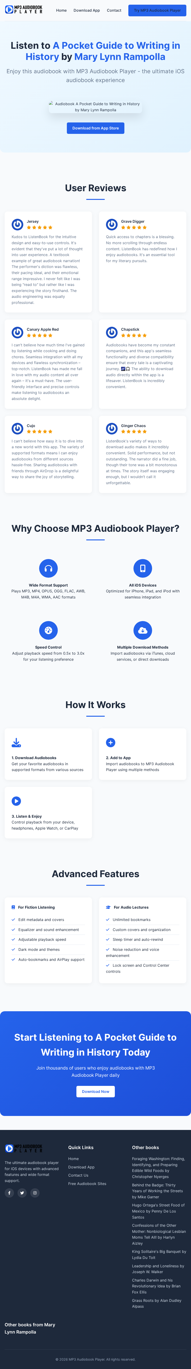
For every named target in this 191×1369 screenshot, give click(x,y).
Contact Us (78, 1175)
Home (61, 10)
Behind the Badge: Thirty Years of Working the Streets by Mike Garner (157, 1191)
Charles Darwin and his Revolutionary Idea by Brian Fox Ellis (156, 1286)
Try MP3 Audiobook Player (157, 10)
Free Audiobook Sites (87, 1183)
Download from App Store (95, 128)
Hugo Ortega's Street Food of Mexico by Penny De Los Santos (158, 1211)
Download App (87, 10)
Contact (114, 10)
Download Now (95, 1091)
